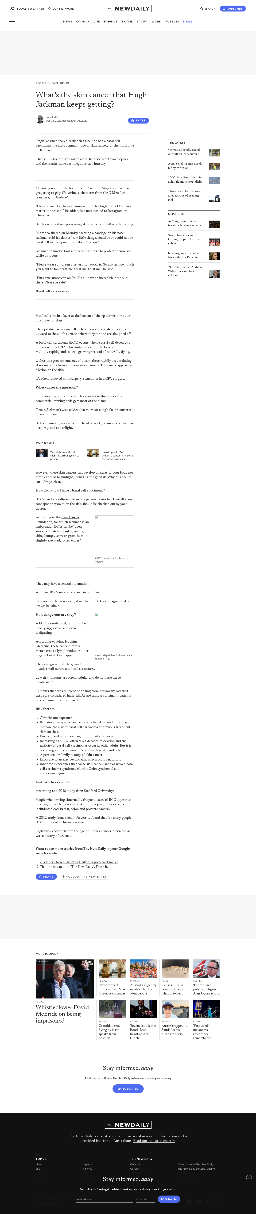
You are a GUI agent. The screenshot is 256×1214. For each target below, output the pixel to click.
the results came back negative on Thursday (74, 164)
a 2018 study (65, 791)
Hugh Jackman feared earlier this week (64, 141)
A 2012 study (46, 818)
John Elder (52, 116)
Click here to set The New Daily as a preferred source (79, 862)
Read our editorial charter (154, 1141)
